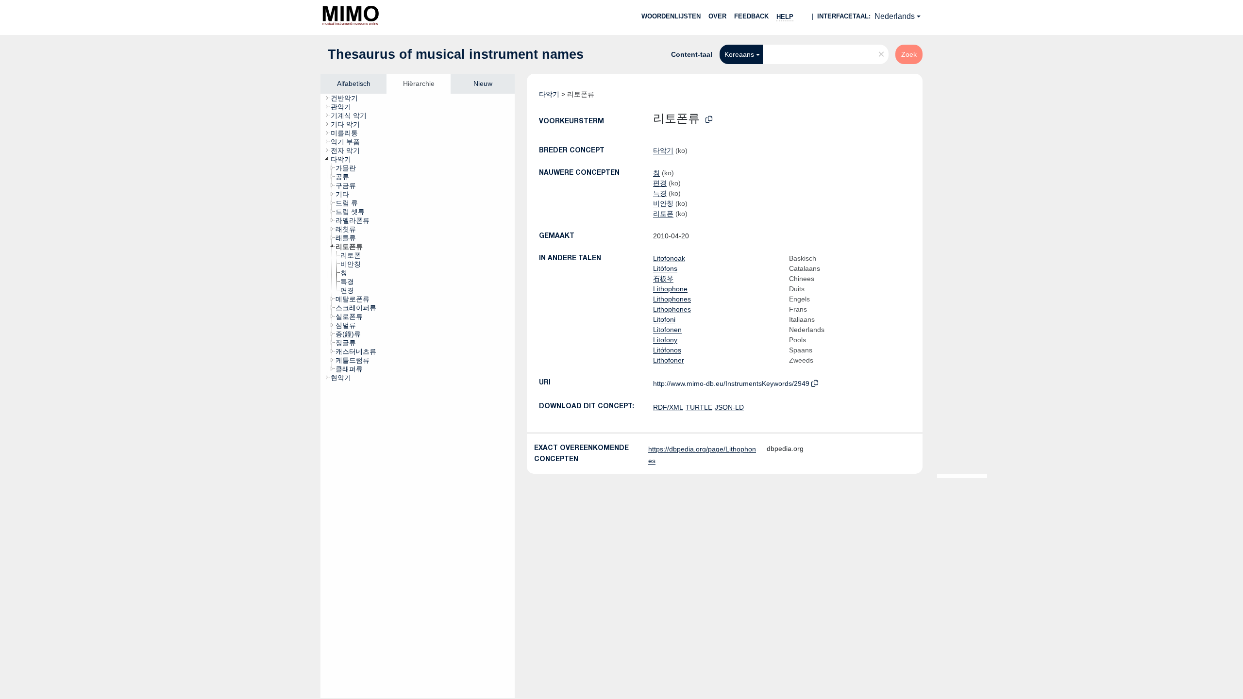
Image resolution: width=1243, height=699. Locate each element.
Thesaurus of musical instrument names (456, 54)
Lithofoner (668, 360)
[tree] (417, 396)
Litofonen (667, 329)
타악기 (549, 94)
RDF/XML (668, 407)
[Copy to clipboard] (708, 120)
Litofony (665, 340)
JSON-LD (729, 407)
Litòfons (665, 268)
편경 (660, 183)
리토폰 (663, 213)
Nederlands (894, 16)
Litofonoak (669, 258)
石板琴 (663, 279)
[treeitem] (348, 98)
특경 (660, 193)
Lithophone (670, 289)
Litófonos (667, 350)
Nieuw (482, 83)
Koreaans (739, 54)
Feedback (751, 16)
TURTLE (699, 407)
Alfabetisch (353, 83)
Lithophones (672, 299)
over (717, 16)
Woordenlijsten (671, 16)
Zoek (909, 54)
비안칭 (663, 203)
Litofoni (664, 319)
